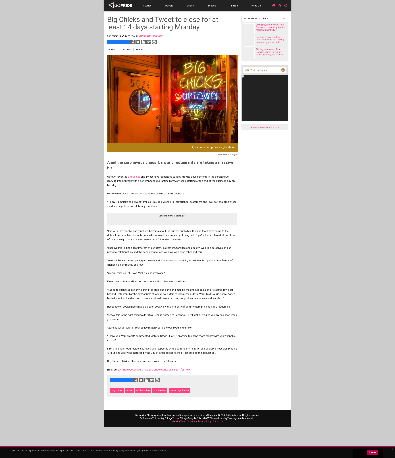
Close (372, 452)
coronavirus (160, 390)
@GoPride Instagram (256, 70)
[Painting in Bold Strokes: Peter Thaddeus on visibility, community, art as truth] (249, 41)
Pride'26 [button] (256, 5)
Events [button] (191, 5)
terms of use (159, 450)
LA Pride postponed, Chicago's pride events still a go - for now (154, 369)
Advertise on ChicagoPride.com (265, 127)
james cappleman (179, 390)
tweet (129, 390)
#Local (139, 49)
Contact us (218, 421)
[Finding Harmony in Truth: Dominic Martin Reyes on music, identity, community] (249, 53)
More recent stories (256, 18)
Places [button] (212, 5)
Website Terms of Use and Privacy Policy (191, 421)
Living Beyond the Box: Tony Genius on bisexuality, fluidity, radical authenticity (270, 27)
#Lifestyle (113, 49)
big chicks (117, 390)
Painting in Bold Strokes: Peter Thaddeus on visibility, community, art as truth (270, 40)
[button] (147, 6)
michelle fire (143, 390)
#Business (127, 49)
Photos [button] (234, 5)
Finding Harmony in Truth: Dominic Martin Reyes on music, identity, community (269, 52)
